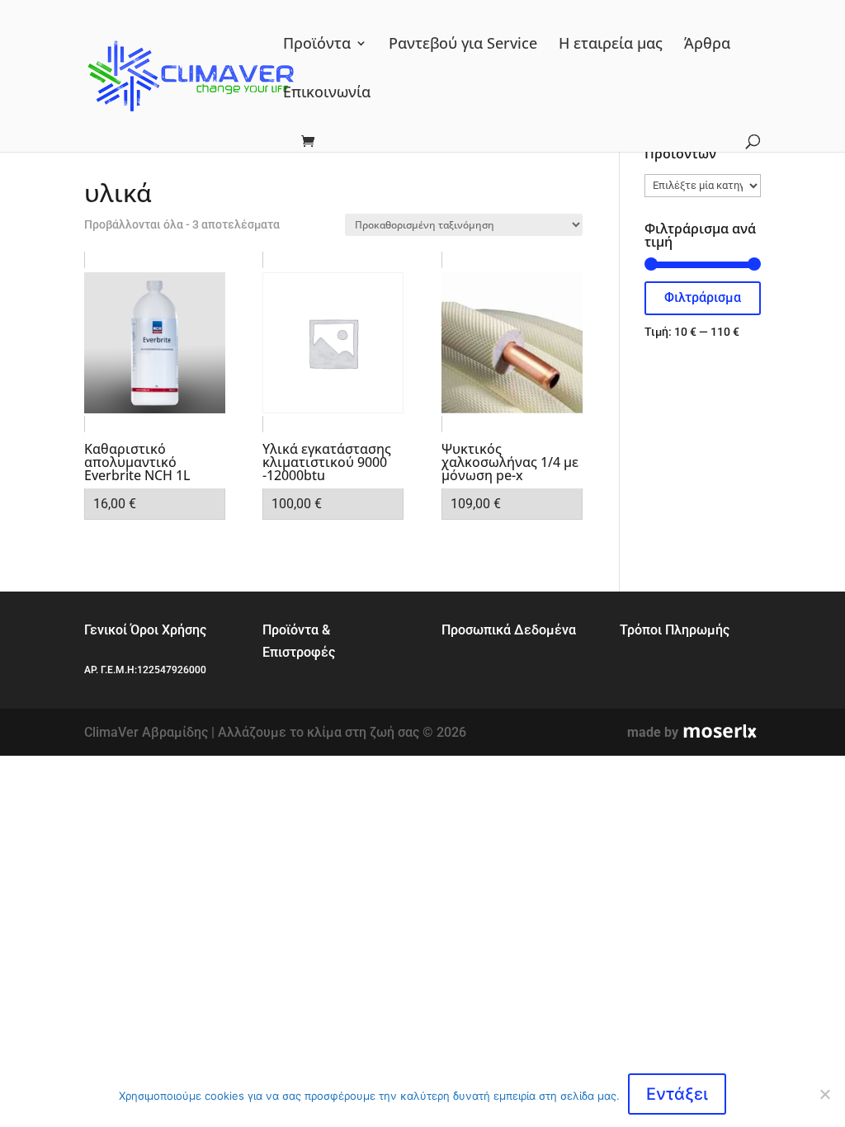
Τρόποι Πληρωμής (674, 630)
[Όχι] (824, 1094)
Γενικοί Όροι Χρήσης (145, 630)
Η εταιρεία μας (611, 45)
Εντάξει (677, 1094)
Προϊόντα (317, 45)
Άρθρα (707, 45)
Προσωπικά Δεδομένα (508, 630)
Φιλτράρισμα (702, 297)
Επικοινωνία (327, 93)
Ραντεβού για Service (463, 45)
